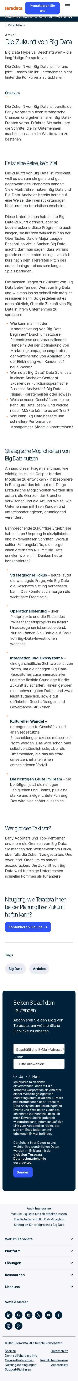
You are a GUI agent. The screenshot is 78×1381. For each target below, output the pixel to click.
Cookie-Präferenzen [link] (19, 1360)
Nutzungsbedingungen (20, 1365)
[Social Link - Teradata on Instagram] (8, 1326)
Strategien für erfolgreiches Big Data (39, 1224)
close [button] (70, 16)
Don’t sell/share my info (21, 1355)
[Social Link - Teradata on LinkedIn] (8, 1315)
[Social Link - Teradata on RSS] (18, 1326)
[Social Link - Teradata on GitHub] (18, 1315)
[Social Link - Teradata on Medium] (28, 1315)
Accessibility (59, 1365)
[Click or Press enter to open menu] (67, 5)
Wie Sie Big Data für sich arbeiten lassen (39, 1214)
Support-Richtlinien (18, 1369)
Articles (39, 969)
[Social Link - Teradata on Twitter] (38, 1315)
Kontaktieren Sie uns (25, 927)
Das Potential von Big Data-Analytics (39, 1219)
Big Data (15, 969)
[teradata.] (14, 8)
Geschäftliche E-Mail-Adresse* (40, 1049)
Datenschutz (59, 1351)
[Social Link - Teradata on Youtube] (48, 1315)
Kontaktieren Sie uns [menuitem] (42, 8)
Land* (19, 1057)
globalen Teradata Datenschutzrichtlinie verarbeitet (29, 1158)
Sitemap (10, 1351)
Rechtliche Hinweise (54, 1360)
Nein (36, 1076)
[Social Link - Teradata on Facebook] (58, 1315)
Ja (21, 1076)
